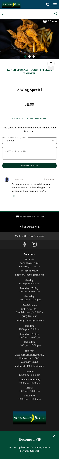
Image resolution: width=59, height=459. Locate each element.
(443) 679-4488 (29, 362)
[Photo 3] (34, 56)
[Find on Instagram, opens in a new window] (34, 245)
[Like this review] (14, 195)
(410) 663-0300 (29, 270)
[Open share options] (55, 14)
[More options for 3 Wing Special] (51, 63)
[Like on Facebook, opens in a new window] (24, 245)
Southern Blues (29, 417)
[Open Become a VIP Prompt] (29, 456)
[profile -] (48, 4)
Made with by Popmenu (23, 236)
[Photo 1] (25, 56)
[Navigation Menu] (55, 4)
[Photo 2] (29, 56)
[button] (3, 13)
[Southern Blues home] (18, 4)
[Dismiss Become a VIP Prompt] (54, 435)
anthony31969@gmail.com (29, 274)
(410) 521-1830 (29, 316)
